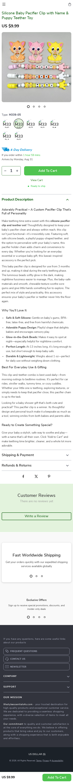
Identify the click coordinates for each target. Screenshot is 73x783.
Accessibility (57, 761)
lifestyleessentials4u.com (18, 704)
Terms (39, 761)
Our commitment (13, 724)
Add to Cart (57, 777)
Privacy (46, 761)
